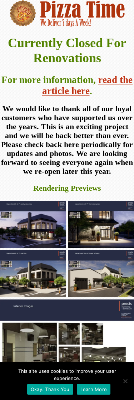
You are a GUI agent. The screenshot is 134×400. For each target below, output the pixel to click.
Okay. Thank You (50, 389)
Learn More (93, 389)
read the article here (87, 85)
